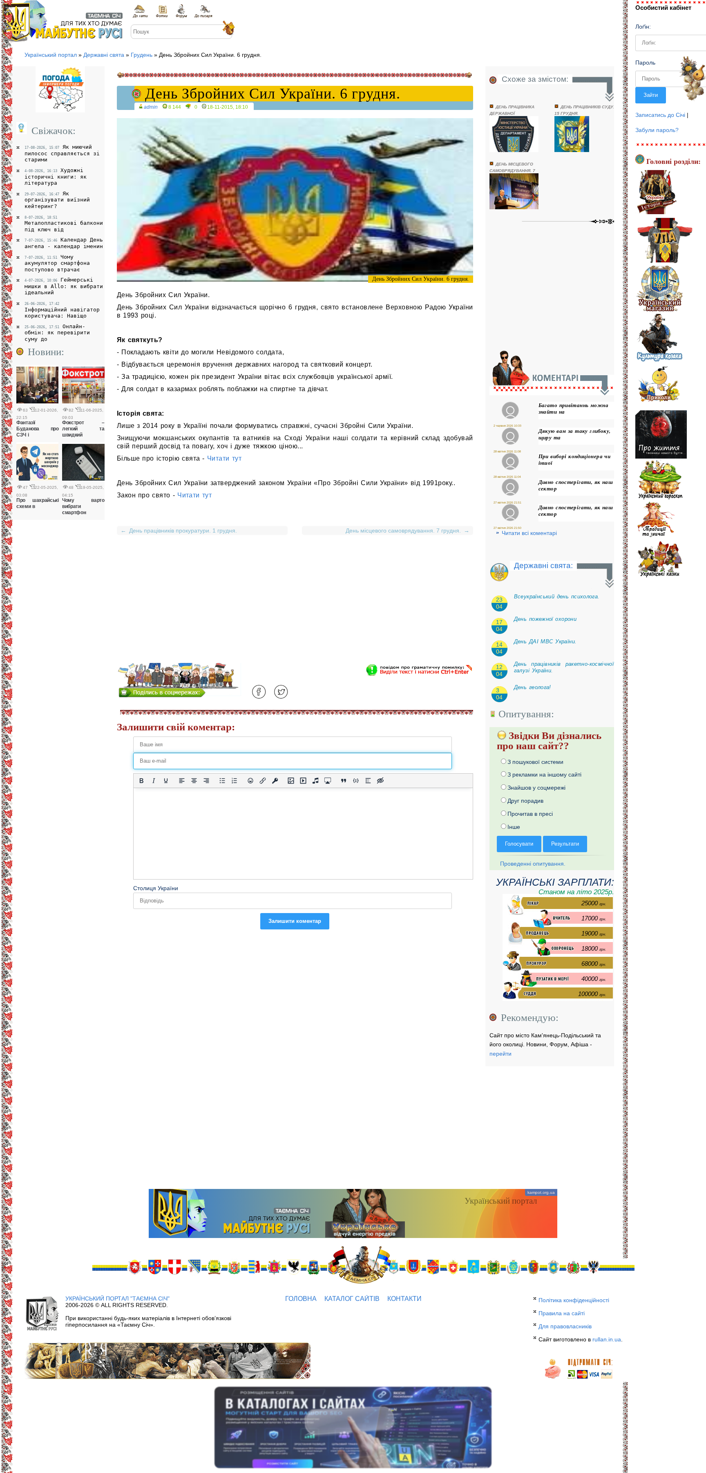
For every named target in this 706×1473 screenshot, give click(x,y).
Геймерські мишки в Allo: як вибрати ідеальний (64, 286)
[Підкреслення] (166, 781)
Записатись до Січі (660, 115)
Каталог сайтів (352, 1298)
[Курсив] (153, 781)
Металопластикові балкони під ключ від (64, 224)
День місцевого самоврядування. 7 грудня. (405, 530)
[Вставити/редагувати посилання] (263, 781)
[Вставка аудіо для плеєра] (315, 781)
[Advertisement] (295, 605)
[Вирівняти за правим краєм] (206, 781)
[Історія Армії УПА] (664, 241)
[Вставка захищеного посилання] (275, 781)
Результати (565, 844)
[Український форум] (181, 11)
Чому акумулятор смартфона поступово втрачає (57, 263)
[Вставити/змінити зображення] (291, 781)
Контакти (404, 1298)
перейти (500, 1053)
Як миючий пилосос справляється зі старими (62, 153)
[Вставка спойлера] (368, 781)
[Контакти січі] (203, 11)
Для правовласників (565, 1326)
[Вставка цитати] (343, 781)
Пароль (645, 62)
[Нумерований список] (234, 781)
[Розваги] (658, 386)
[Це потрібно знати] (661, 435)
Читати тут (224, 458)
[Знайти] (228, 28)
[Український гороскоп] (660, 480)
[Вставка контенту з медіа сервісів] (328, 781)
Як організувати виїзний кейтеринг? (57, 199)
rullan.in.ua (606, 1339)
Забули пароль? (657, 130)
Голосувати (519, 844)
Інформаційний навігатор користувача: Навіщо (62, 310)
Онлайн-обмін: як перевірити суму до (57, 332)
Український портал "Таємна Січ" (117, 1298)
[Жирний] (141, 781)
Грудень (141, 54)
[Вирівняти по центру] (194, 781)
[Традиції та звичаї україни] (655, 520)
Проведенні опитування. (531, 863)
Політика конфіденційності (573, 1300)
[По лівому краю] (182, 781)
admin (151, 107)
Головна (301, 1298)
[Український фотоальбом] (161, 11)
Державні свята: (543, 565)
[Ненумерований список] (222, 781)
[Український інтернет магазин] (659, 290)
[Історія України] (656, 193)
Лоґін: (643, 26)
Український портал (51, 54)
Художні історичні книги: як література (56, 176)
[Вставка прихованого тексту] (380, 781)
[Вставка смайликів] (250, 781)
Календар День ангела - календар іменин (64, 243)
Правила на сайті (561, 1313)
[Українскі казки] (659, 559)
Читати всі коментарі (529, 533)
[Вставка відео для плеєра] (303, 781)
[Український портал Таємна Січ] (141, 11)
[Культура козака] (659, 338)
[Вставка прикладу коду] (356, 781)
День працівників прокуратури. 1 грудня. (179, 530)
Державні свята (103, 54)
